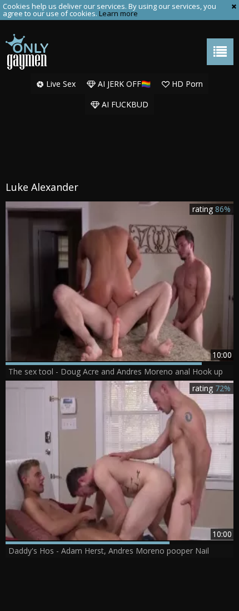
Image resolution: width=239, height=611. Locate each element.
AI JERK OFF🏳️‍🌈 (123, 83)
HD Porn (186, 83)
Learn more (118, 13)
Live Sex (60, 83)
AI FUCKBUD (123, 104)
